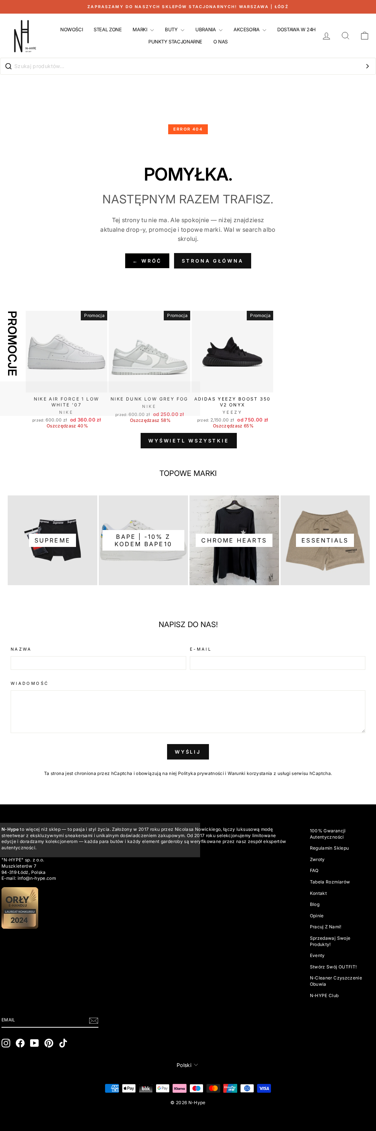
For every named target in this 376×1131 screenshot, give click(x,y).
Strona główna (212, 261)
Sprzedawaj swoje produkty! (330, 941)
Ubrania (206, 29)
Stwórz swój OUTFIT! (333, 967)
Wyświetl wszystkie (188, 441)
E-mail (201, 649)
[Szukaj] (367, 66)
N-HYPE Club (324, 995)
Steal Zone (108, 29)
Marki (140, 29)
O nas (220, 42)
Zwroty (317, 859)
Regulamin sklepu (329, 848)
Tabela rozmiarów (330, 882)
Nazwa (21, 649)
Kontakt (318, 893)
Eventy (317, 955)
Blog (314, 904)
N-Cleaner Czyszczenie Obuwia (336, 981)
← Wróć (147, 261)
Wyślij (188, 752)
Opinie (317, 915)
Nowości (71, 29)
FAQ (314, 870)
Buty (172, 29)
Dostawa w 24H (296, 29)
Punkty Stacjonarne (175, 42)
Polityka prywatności (201, 773)
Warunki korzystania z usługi (260, 773)
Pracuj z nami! (325, 926)
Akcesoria (247, 29)
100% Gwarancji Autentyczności (328, 834)
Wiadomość (29, 683)
